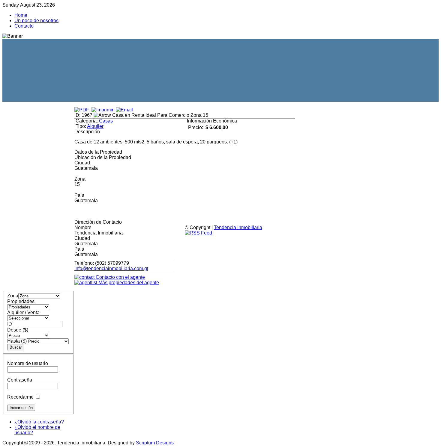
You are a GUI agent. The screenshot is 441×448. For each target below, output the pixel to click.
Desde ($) (17, 329)
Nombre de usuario (27, 363)
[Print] (102, 109)
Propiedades (20, 301)
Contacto (24, 25)
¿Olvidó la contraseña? (39, 421)
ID (9, 323)
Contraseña (19, 379)
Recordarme (20, 396)
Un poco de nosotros (36, 20)
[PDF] (81, 109)
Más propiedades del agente (128, 282)
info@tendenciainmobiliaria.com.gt (111, 268)
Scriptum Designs (155, 442)
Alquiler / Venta (23, 312)
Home (20, 15)
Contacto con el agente (119, 277)
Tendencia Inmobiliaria (238, 227)
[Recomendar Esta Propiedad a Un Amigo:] (124, 109)
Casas (106, 120)
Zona (12, 295)
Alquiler (95, 126)
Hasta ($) (17, 340)
